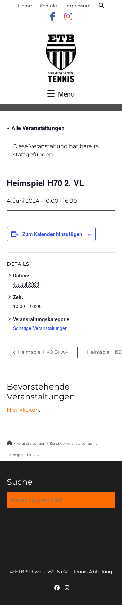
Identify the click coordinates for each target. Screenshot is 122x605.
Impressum (78, 5)
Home (25, 5)
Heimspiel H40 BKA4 (42, 352)
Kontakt (48, 5)
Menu (65, 94)
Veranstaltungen (31, 443)
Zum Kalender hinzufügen (52, 233)
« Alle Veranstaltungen (36, 128)
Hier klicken (23, 410)
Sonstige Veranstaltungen (40, 328)
